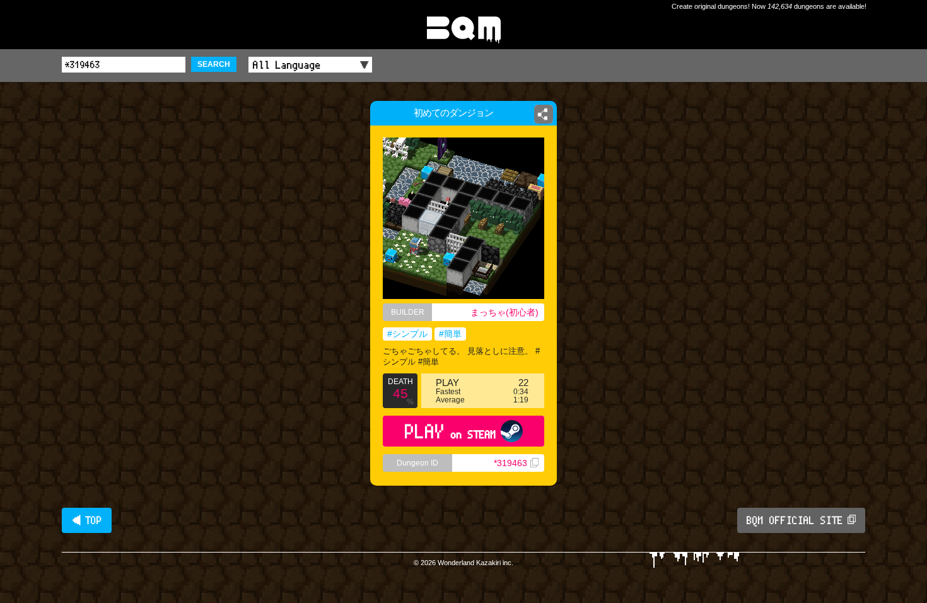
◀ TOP (86, 520)
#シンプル (407, 334)
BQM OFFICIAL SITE (795, 520)
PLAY (450, 431)
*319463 (510, 463)
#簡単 (450, 334)
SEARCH (213, 64)
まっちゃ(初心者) (504, 312)
